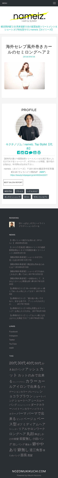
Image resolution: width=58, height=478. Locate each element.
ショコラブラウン (26, 393)
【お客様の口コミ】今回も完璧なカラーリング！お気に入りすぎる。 (27, 309)
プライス (19, 191)
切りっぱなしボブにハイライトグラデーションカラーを (32, 224)
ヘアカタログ (32, 191)
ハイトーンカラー (22, 408)
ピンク (20, 419)
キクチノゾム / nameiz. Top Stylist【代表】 (29, 146)
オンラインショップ (12, 197)
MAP (42, 171)
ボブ (19, 424)
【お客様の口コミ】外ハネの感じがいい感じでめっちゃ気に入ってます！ (27, 289)
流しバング (19, 444)
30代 (22, 362)
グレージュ (33, 391)
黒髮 (30, 455)
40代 (30, 362)
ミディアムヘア (34, 424)
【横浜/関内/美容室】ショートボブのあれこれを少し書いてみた (26, 272)
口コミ (27, 197)
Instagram (13, 335)
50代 (38, 363)
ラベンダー (13, 429)
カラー (31, 381)
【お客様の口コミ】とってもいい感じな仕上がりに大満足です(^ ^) (27, 316)
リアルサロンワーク (31, 429)
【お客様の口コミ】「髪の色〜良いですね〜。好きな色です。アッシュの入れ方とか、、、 (27, 301)
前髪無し (25, 438)
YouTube (13, 343)
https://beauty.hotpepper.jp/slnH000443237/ (29, 175)
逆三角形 (36, 449)
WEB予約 (8, 191)
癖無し (23, 449)
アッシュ (32, 368)
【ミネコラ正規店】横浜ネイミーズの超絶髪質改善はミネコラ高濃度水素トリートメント (27, 250)
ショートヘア (23, 400)
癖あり (28, 444)
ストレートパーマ (23, 405)
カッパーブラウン (19, 382)
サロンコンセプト (41, 197)
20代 (13, 362)
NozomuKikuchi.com (29, 471)
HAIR (11, 347)
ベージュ (30, 418)
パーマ (22, 413)
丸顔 (30, 433)
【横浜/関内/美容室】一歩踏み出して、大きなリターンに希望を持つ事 (26, 279)
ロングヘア (17, 433)
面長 (24, 454)
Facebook (13, 331)
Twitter (12, 339)
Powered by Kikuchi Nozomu (29, 475)
